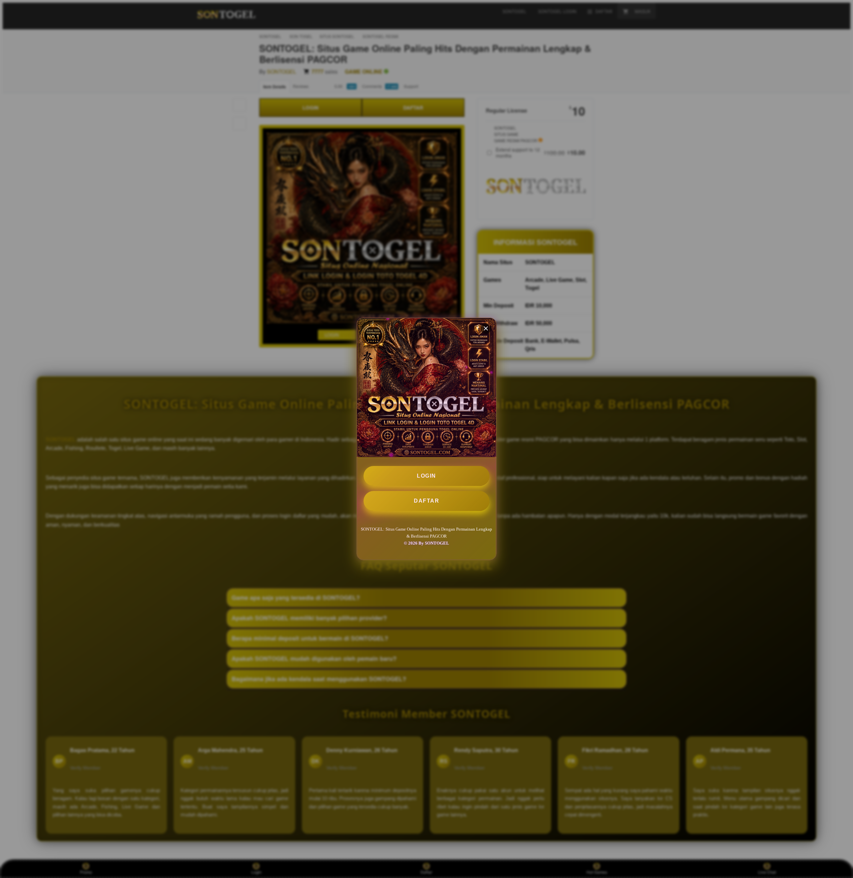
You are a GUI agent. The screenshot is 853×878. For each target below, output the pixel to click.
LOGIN (426, 476)
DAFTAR (426, 501)
